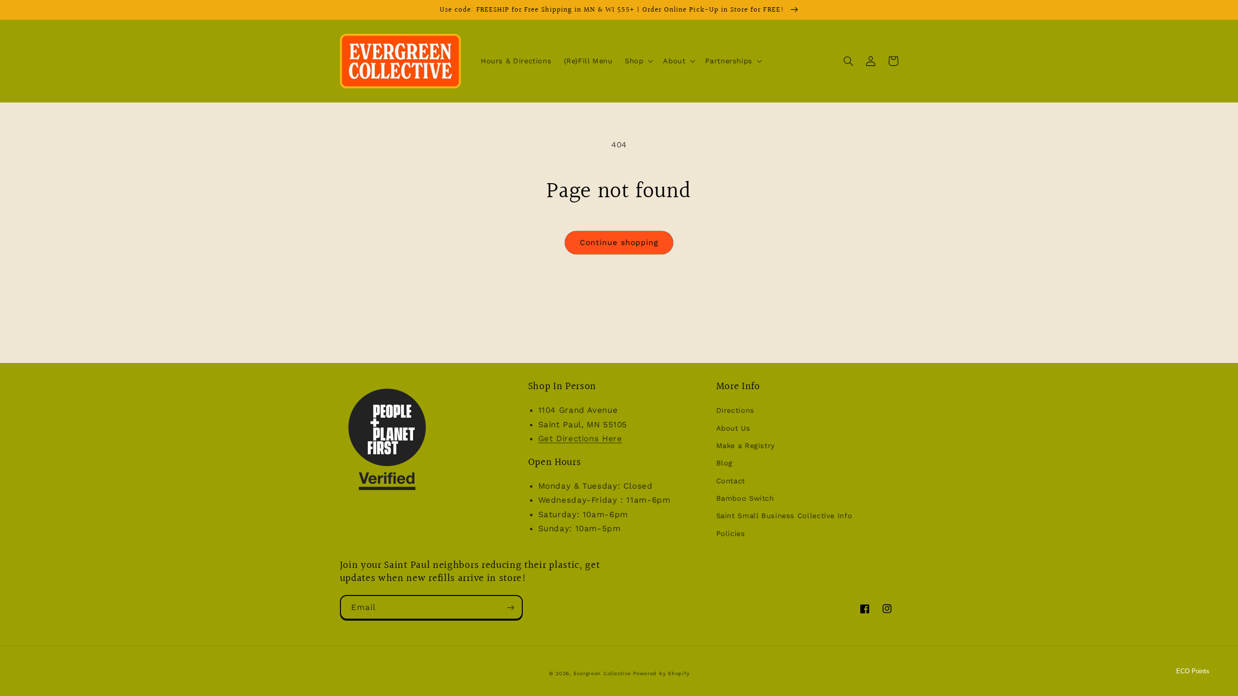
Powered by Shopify (661, 673)
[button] (638, 61)
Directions (735, 410)
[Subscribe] (510, 607)
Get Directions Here (580, 438)
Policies (730, 533)
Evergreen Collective (603, 673)
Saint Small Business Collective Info (784, 515)
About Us (733, 428)
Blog (724, 463)
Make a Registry (745, 445)
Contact (730, 481)
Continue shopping (619, 242)
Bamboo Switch (745, 498)
